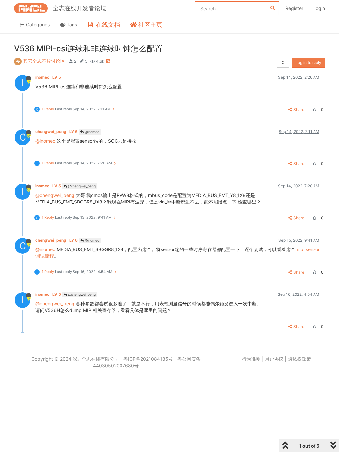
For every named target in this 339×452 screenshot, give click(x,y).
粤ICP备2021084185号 (148, 359)
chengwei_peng (56, 131)
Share (298, 109)
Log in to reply (308, 62)
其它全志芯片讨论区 (44, 61)
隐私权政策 (299, 359)
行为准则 (251, 359)
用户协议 (274, 359)
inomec (48, 77)
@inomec (91, 132)
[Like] (313, 109)
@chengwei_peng (81, 186)
